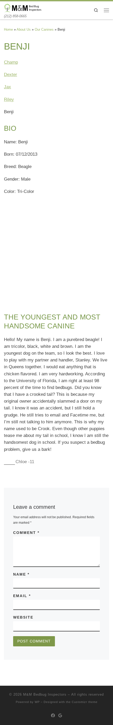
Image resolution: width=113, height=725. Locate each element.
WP (37, 702)
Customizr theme (84, 702)
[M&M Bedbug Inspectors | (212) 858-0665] (23, 8)
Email (22, 596)
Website (23, 617)
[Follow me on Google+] (60, 715)
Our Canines (44, 29)
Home (8, 29)
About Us (24, 29)
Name (21, 574)
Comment (26, 533)
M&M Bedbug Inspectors (44, 694)
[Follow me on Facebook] (53, 715)
